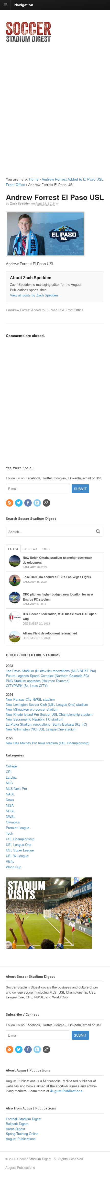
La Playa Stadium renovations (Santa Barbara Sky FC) (46, 724)
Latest (13, 549)
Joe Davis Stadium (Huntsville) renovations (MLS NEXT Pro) (51, 670)
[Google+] (47, 502)
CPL (9, 771)
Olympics (13, 822)
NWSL (10, 816)
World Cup (13, 866)
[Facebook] (28, 502)
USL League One (18, 844)
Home (34, 179)
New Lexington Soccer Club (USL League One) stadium (47, 704)
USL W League (17, 855)
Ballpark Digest (17, 1123)
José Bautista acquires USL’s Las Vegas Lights (57, 577)
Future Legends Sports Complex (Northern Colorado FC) (47, 675)
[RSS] (10, 502)
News (10, 799)
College (11, 766)
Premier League (17, 827)
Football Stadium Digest (23, 1118)
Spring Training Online (22, 1133)
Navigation (23, 5)
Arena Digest (15, 1128)
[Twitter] (19, 502)
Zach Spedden (20, 203)
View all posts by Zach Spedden (36, 295)
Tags (45, 549)
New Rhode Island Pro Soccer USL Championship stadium (49, 714)
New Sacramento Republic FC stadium (34, 719)
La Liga (11, 777)
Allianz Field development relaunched (50, 633)
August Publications (66, 1090)
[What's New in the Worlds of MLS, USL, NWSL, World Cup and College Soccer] (28, 40)
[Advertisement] (55, 105)
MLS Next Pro (16, 788)
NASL (10, 794)
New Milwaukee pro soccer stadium (32, 709)
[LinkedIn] (38, 502)
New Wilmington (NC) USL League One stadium (41, 729)
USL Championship (20, 838)
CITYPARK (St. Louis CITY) (27, 685)
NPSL (10, 810)
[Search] (98, 531)
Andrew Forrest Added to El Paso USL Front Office (45, 310)
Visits (10, 861)
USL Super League (20, 850)
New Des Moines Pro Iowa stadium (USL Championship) (47, 742)
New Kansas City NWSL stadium (30, 699)
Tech (9, 833)
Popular (30, 549)
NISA (10, 805)
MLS (9, 782)
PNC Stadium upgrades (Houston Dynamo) (37, 680)
